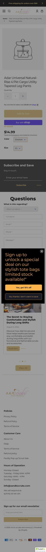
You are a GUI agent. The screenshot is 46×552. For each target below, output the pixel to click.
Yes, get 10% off (23, 287)
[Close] (42, 251)
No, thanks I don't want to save (23, 296)
